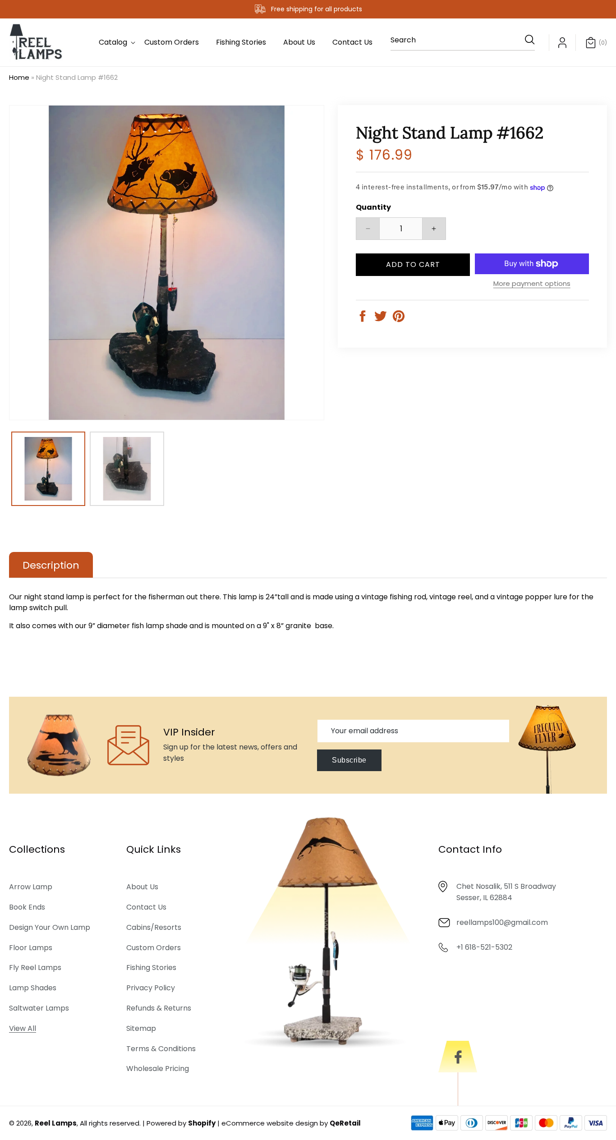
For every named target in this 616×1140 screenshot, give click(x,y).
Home (19, 77)
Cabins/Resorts (153, 928)
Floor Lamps (30, 947)
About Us (142, 887)
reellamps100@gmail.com (502, 923)
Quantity (373, 207)
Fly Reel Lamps (35, 968)
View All (22, 1029)
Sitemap (141, 1029)
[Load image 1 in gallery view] (48, 469)
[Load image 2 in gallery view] (127, 469)
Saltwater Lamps (39, 1008)
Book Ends (27, 907)
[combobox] (463, 43)
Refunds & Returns (158, 1008)
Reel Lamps (56, 1123)
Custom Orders (153, 947)
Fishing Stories (151, 968)
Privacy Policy (150, 988)
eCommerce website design (269, 1123)
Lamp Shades (32, 988)
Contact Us (146, 907)
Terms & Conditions (161, 1048)
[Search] (525, 40)
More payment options (531, 283)
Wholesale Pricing (157, 1069)
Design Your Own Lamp (49, 928)
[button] (113, 42)
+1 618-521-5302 (484, 947)
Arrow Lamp (30, 887)
